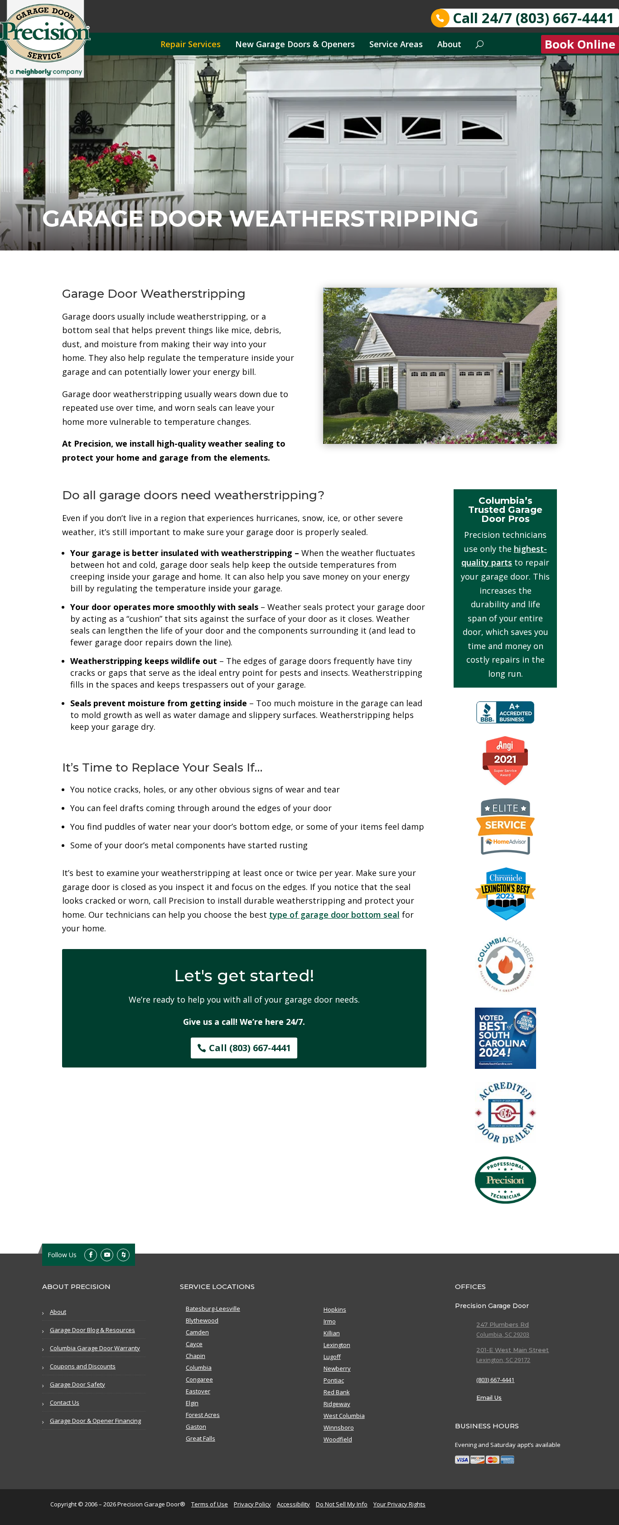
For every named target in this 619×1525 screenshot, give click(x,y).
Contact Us (64, 1402)
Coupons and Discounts (83, 1366)
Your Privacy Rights (399, 1504)
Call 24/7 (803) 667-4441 (533, 18)
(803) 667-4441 (495, 1380)
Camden (197, 1332)
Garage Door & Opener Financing (95, 1421)
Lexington (337, 1345)
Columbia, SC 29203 (502, 1334)
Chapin (195, 1356)
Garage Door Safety (77, 1384)
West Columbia (344, 1416)
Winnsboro (339, 1427)
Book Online (580, 44)
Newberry (337, 1368)
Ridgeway (337, 1404)
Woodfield (338, 1439)
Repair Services (190, 44)
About (449, 44)
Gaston (196, 1426)
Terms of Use (209, 1504)
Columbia (199, 1367)
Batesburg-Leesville (213, 1308)
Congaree (199, 1379)
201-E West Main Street (512, 1349)
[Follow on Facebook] (90, 1255)
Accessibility (293, 1504)
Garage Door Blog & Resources (92, 1330)
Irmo (330, 1321)
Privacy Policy (252, 1504)
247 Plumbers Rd (502, 1324)
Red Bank (337, 1392)
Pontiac (334, 1380)
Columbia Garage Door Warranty (95, 1348)
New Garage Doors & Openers (295, 44)
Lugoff (332, 1357)
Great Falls (200, 1438)
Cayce (194, 1344)
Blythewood (202, 1320)
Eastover (198, 1391)
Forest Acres (203, 1415)
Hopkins (335, 1309)
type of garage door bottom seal (334, 914)
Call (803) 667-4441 (250, 1048)
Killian (332, 1333)
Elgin (192, 1403)
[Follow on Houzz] (123, 1255)
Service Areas (396, 44)
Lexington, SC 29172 (503, 1360)
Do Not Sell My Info (342, 1504)
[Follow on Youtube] (107, 1255)
